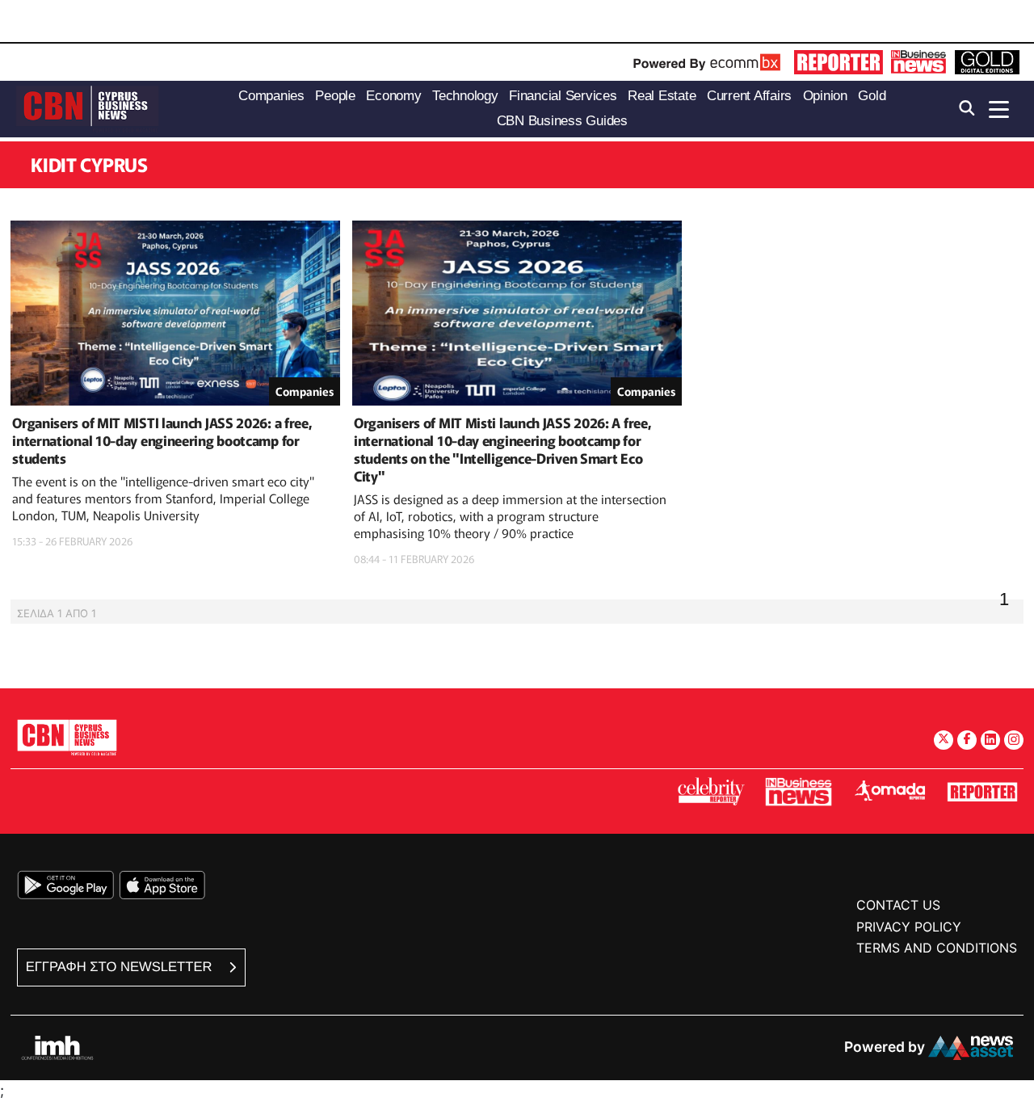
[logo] (87, 107)
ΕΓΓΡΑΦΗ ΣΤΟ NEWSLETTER (121, 966)
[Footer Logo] (67, 737)
